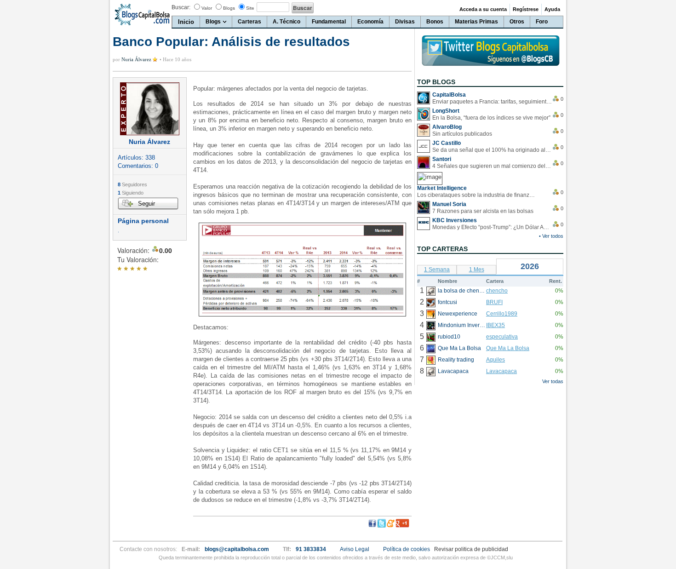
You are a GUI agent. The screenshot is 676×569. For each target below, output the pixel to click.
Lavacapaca (501, 371)
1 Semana (437, 269)
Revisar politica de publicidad (471, 549)
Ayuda (552, 9)
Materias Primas (476, 21)
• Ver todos (551, 236)
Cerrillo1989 (501, 313)
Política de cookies (406, 549)
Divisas (405, 21)
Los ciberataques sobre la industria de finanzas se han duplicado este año (477, 195)
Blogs (229, 8)
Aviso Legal (354, 549)
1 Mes (476, 269)
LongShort (445, 111)
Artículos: (136, 157)
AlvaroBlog (447, 127)
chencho (497, 290)
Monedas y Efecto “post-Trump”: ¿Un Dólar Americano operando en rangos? (492, 227)
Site (250, 8)
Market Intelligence (442, 188)
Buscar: (181, 7)
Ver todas (552, 381)
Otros (517, 21)
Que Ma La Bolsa (507, 348)
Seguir (146, 203)
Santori (441, 159)
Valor (206, 8)
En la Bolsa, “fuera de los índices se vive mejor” (491, 118)
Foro (542, 21)
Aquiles (495, 359)
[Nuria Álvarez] (150, 108)
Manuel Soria (449, 204)
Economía (370, 21)
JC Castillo (446, 143)
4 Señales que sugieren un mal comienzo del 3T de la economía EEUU (492, 166)
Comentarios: (138, 165)
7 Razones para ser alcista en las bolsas (482, 211)
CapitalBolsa (449, 95)
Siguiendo (130, 192)
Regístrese (526, 9)
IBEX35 (495, 325)
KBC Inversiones (454, 220)
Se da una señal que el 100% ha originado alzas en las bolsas (492, 150)
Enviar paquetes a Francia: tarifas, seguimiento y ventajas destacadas (492, 101)
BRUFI (494, 302)
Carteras (249, 21)
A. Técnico (286, 21)
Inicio (186, 21)
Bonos (434, 21)
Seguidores (132, 184)
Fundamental (329, 21)
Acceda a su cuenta (483, 9)
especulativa (502, 336)
